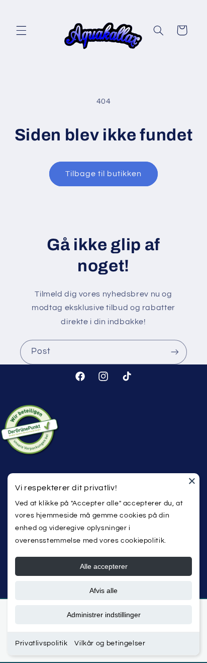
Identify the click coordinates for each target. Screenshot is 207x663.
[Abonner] (174, 352)
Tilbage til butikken (103, 174)
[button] (21, 30)
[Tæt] (191, 480)
